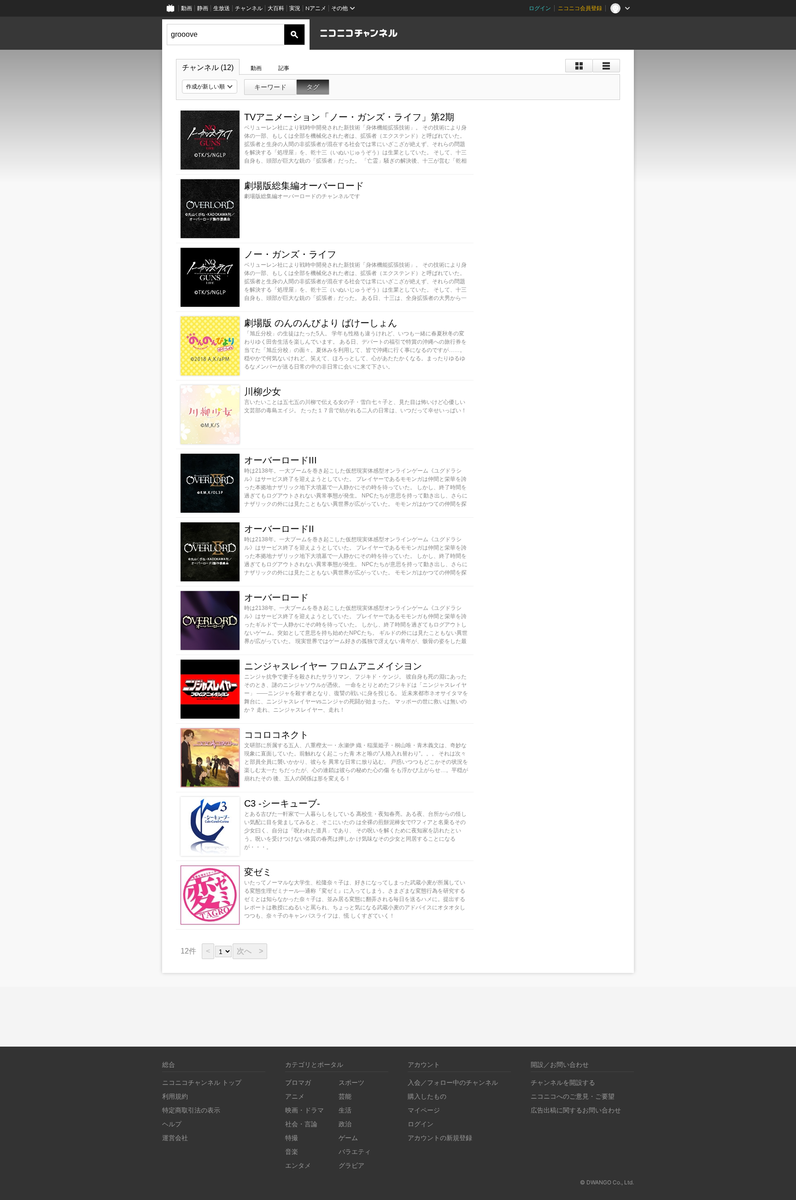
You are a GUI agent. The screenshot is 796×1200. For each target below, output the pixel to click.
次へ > (250, 951)
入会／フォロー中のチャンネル (453, 1082)
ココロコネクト (276, 735)
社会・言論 (301, 1124)
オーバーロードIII (280, 460)
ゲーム (348, 1137)
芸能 (345, 1096)
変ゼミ (258, 872)
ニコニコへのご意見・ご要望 (573, 1096)
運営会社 (175, 1137)
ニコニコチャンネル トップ (201, 1082)
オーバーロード (276, 597)
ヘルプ (171, 1124)
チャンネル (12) (208, 67)
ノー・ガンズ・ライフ (290, 254)
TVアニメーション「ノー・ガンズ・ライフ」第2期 (349, 117)
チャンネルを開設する (563, 1082)
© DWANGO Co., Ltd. (607, 1182)
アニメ (294, 1096)
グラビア (351, 1165)
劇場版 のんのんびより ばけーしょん (320, 323)
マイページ (424, 1110)
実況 (294, 8)
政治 (345, 1124)
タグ (312, 87)
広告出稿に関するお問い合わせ (576, 1110)
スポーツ (351, 1082)
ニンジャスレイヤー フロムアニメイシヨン (333, 666)
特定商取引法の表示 (191, 1110)
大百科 (276, 8)
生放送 (221, 8)
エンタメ (298, 1165)
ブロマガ (298, 1082)
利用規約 (175, 1096)
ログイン (540, 8)
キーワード (270, 87)
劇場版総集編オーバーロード (304, 186)
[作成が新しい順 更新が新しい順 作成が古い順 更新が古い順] (209, 87)
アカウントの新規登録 (440, 1137)
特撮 (291, 1137)
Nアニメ (315, 8)
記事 (283, 68)
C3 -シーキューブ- (282, 803)
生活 (345, 1110)
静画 (202, 8)
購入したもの (427, 1096)
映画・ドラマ (304, 1110)
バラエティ (355, 1151)
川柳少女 (262, 391)
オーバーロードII (279, 529)
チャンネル (249, 8)
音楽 (291, 1151)
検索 (294, 34)
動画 (186, 8)
